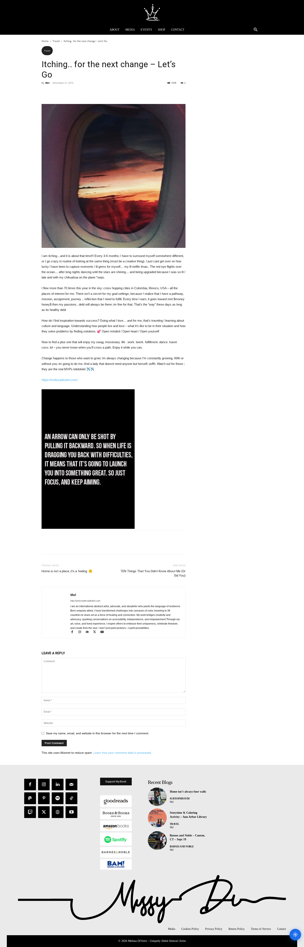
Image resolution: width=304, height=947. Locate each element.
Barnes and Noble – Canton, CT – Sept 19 (187, 837)
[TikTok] (71, 798)
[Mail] (89, 632)
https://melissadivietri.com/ (60, 380)
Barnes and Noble (182, 846)
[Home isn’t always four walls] (157, 796)
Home (45, 41)
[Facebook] (46, 92)
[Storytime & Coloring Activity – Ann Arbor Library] (157, 817)
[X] (55, 92)
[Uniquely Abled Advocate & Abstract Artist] (152, 12)
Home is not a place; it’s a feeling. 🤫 (67, 571)
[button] (256, 30)
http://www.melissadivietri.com (85, 600)
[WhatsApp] (74, 92)
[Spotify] (57, 798)
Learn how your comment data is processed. (122, 752)
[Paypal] (30, 798)
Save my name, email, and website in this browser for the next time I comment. (97, 733)
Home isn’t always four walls (188, 791)
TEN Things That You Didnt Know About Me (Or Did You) (153, 573)
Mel (47, 82)
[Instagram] (81, 632)
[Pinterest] (65, 92)
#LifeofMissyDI (180, 798)
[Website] (57, 812)
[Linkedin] (57, 785)
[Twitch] (30, 812)
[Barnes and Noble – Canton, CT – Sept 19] (157, 840)
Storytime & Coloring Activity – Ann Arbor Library (188, 814)
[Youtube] (103, 632)
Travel (56, 41)
